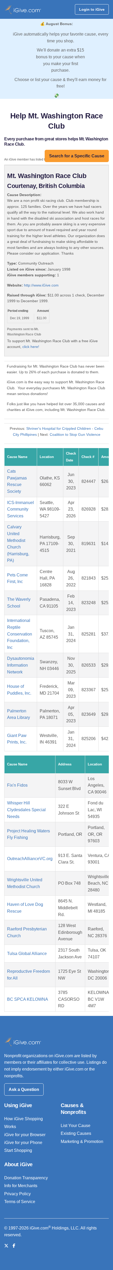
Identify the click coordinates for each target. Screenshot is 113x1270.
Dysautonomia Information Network (20, 665)
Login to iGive (92, 9)
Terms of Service (19, 1201)
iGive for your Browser (24, 1134)
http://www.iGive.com (41, 285)
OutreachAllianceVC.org (30, 858)
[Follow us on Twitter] (6, 1246)
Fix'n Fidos (17, 785)
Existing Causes (76, 1133)
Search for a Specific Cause (76, 156)
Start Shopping (18, 1150)
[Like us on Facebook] (14, 1246)
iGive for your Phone (23, 1142)
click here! (30, 347)
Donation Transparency (26, 1178)
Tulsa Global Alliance (27, 953)
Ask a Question (24, 1089)
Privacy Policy (17, 1194)
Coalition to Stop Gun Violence (75, 434)
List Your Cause (75, 1125)
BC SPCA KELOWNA (27, 999)
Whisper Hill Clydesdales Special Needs (26, 810)
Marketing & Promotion (82, 1141)
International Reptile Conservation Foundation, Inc (19, 633)
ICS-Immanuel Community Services (20, 509)
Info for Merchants (20, 1185)
